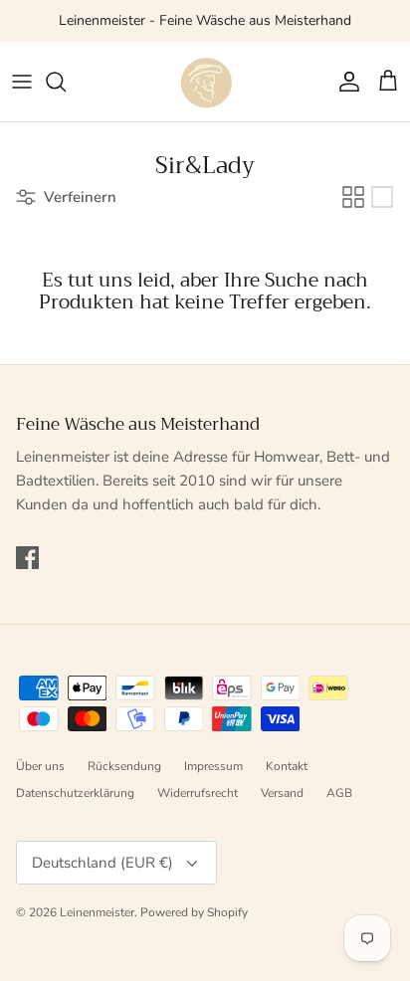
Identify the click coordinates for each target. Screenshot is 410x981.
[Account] (344, 81)
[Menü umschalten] (22, 81)
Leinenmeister (97, 912)
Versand (282, 793)
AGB (339, 793)
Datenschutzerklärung (75, 793)
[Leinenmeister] (205, 81)
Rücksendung (124, 766)
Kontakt (287, 766)
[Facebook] (27, 557)
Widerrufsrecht (197, 793)
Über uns (40, 766)
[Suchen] (66, 81)
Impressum (213, 766)
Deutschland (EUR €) (102, 863)
